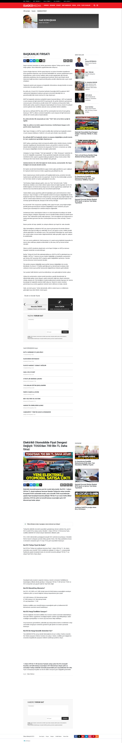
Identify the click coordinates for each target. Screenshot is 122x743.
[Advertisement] (61, 40)
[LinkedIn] (34, 60)
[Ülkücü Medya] (32, 5)
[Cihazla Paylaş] (40, 60)
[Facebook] (24, 60)
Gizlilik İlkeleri (58, 736)
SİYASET (58, 5)
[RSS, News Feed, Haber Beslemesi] (97, 736)
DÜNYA (74, 5)
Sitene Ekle (65, 736)
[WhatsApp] (37, 60)
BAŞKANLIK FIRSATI (42, 11)
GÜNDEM (46, 5)
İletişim (52, 736)
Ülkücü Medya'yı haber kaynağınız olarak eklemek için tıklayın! (43, 524)
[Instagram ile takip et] (90, 736)
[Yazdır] (43, 60)
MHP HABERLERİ (66, 5)
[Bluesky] (31, 60)
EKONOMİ (52, 5)
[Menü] (97, 5)
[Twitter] (27, 60)
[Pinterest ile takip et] (93, 736)
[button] (64, 60)
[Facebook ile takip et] (76, 736)
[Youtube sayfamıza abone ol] (83, 736)
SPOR (78, 5)
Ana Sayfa (27, 11)
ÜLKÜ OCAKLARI (85, 5)
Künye (47, 736)
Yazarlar (34, 11)
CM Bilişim (28, 740)
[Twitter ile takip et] (79, 736)
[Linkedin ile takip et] (86, 736)
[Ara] (94, 5)
